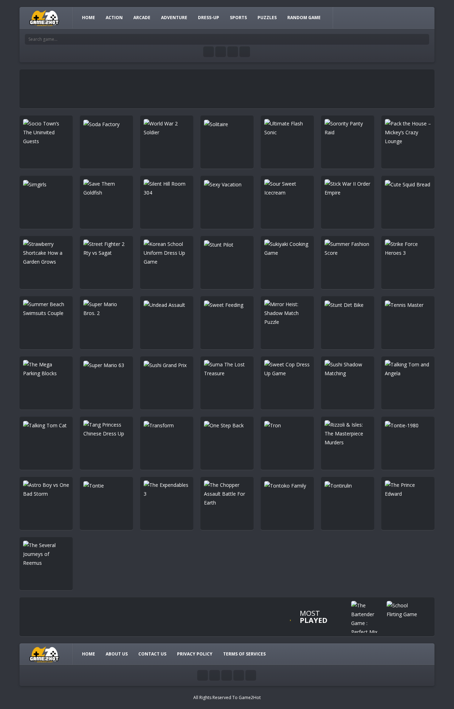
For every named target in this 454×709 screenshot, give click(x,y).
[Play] (367, 618)
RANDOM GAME (304, 18)
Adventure (174, 18)
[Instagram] (232, 51)
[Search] (423, 39)
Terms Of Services (244, 654)
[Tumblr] (220, 51)
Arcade (141, 18)
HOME (88, 18)
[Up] (250, 675)
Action (114, 18)
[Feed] (244, 51)
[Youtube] (208, 51)
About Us (117, 654)
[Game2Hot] (45, 18)
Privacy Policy (194, 654)
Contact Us (152, 654)
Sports (238, 18)
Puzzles (267, 18)
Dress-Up (208, 18)
